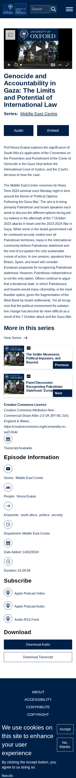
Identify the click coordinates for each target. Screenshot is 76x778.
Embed (53, 131)
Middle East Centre (38, 113)
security (57, 515)
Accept (65, 729)
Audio (18, 131)
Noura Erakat (26, 496)
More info (7, 775)
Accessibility (38, 700)
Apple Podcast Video (29, 593)
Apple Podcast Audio (29, 606)
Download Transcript (38, 657)
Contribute (38, 707)
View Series (12, 338)
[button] (38, 48)
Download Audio (38, 644)
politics (44, 515)
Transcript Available (18, 448)
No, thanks (65, 744)
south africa (29, 515)
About (38, 692)
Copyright (38, 715)
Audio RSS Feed (26, 619)
